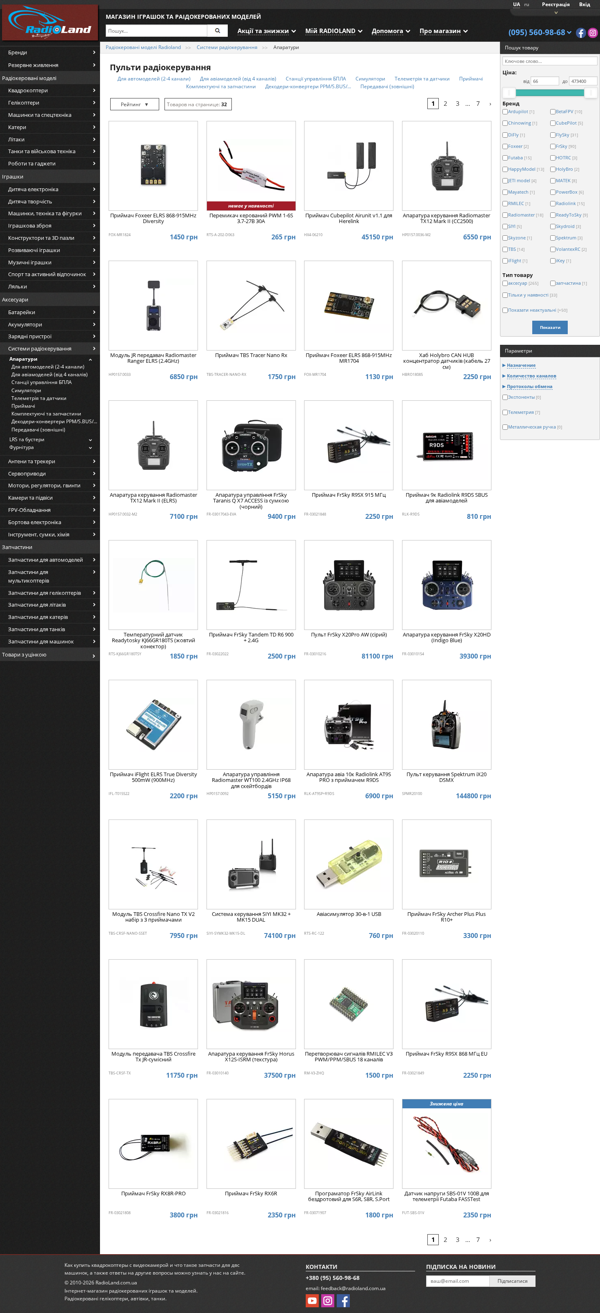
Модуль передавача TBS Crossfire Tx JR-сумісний (153, 1057)
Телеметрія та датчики (39, 398)
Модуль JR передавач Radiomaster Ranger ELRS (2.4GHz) (153, 358)
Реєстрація (556, 4)
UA (516, 4)
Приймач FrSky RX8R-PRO (153, 1193)
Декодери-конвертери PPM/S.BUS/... (54, 421)
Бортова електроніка (34, 522)
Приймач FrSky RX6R (251, 1193)
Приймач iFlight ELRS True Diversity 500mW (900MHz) (153, 777)
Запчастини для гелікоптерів (44, 592)
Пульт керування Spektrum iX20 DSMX (447, 777)
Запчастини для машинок (41, 641)
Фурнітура (21, 447)
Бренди (17, 52)
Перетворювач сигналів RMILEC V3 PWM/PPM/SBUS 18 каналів (349, 1057)
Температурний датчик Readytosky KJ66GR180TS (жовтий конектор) (153, 641)
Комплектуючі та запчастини (46, 413)
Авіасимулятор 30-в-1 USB (349, 914)
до (565, 81)
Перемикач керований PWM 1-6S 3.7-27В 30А (251, 218)
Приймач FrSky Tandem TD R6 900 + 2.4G (251, 638)
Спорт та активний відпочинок (47, 274)
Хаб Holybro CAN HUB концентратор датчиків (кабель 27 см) (446, 361)
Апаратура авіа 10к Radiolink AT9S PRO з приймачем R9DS (349, 777)
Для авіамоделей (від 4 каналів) (49, 374)
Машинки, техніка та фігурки (45, 213)
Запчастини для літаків (37, 604)
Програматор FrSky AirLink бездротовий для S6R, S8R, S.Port (349, 1196)
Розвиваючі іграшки (34, 250)
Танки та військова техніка (42, 151)
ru (526, 4)
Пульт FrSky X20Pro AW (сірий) (349, 635)
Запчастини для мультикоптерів (28, 576)
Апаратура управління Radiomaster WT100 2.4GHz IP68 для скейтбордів (251, 780)
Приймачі (23, 405)
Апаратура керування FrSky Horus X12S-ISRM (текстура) (251, 1057)
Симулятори (26, 390)
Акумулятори (25, 324)
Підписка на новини (461, 1267)
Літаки (16, 139)
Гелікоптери (23, 102)
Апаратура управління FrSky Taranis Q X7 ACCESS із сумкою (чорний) (251, 501)
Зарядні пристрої (29, 336)
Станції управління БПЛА (41, 382)
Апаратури (23, 358)
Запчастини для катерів (38, 617)
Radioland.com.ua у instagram (593, 33)
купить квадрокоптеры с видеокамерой (121, 1265)
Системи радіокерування (39, 348)
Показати (550, 327)
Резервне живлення (33, 65)
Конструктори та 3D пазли (41, 237)
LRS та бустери (26, 439)
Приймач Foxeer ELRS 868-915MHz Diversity (153, 218)
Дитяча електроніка (33, 189)
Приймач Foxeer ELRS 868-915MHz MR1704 (349, 358)
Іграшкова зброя (29, 225)
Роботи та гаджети (32, 163)
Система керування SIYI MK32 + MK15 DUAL (251, 917)
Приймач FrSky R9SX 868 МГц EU (446, 1054)
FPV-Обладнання (29, 510)
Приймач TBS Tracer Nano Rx (251, 355)
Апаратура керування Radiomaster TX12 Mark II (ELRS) (153, 498)
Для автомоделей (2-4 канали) (47, 366)
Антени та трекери (31, 461)
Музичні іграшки (29, 262)
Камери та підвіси (30, 497)
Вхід (584, 4)
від (526, 81)
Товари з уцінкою (24, 654)
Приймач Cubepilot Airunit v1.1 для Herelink (348, 218)
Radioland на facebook (581, 33)
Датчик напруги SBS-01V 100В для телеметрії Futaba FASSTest (446, 1196)
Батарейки (21, 312)
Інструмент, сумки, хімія (38, 534)
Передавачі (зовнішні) (38, 429)
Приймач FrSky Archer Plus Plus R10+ (446, 917)
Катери (17, 127)
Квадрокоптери (28, 90)
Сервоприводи (27, 473)
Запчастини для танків (36, 629)
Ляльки (17, 286)
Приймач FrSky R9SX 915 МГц (349, 495)
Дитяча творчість (30, 201)
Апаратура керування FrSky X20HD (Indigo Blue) (447, 638)
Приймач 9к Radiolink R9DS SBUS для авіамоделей (447, 498)
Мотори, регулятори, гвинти (44, 485)
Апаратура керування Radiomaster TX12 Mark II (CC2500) (446, 218)
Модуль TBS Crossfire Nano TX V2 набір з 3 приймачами (153, 917)
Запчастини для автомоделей (45, 559)
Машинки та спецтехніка (39, 114)
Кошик (555, 12)
